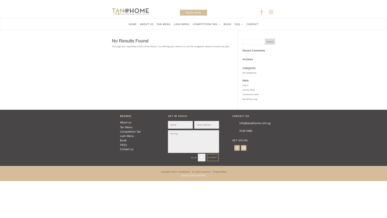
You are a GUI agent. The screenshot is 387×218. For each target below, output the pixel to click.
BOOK (227, 24)
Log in (245, 85)
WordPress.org (249, 99)
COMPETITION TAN (205, 24)
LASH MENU (182, 24)
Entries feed (248, 89)
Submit (213, 157)
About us (125, 122)
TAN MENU (164, 24)
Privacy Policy (219, 171)
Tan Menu (126, 127)
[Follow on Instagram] (271, 12)
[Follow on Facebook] (262, 12)
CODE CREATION (197, 175)
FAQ (237, 24)
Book (123, 140)
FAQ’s (123, 145)
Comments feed (250, 94)
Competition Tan (130, 131)
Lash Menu (127, 136)
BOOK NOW (193, 12)
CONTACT (252, 24)
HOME (133, 24)
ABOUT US (146, 24)
